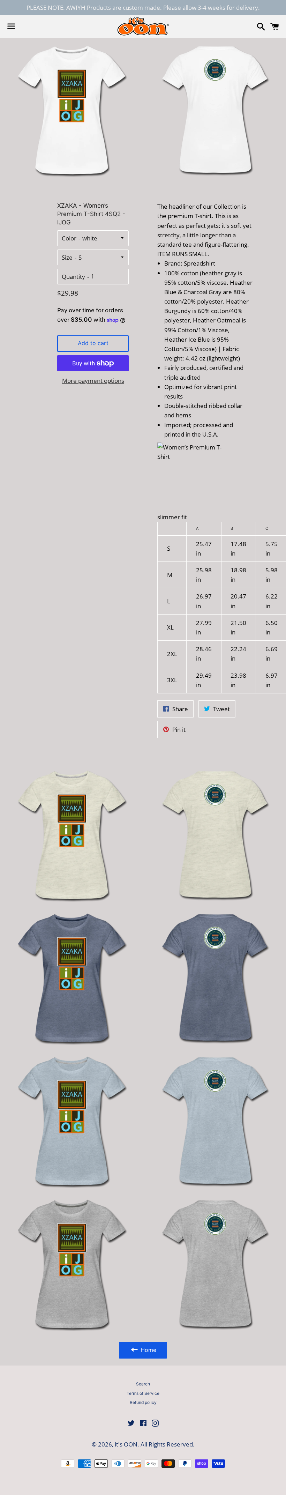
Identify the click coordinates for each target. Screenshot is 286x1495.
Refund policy (143, 1402)
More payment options (93, 381)
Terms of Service (143, 1393)
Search (143, 1383)
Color (69, 238)
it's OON (126, 1444)
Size (67, 257)
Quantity (73, 277)
